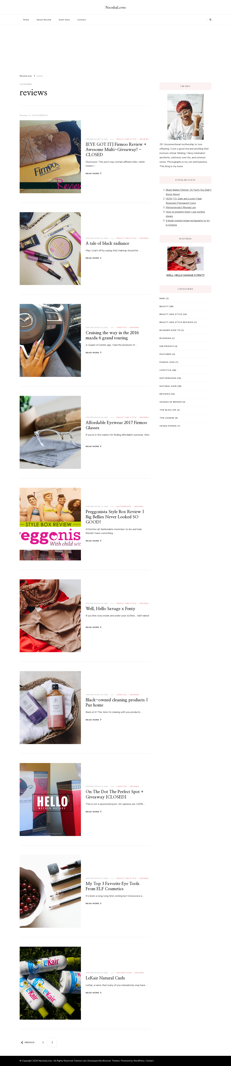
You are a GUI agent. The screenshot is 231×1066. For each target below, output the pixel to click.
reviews (144, 139)
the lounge (167, 418)
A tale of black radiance (107, 243)
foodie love (167, 362)
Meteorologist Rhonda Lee (181, 207)
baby (162, 298)
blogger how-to (170, 330)
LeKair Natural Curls (105, 978)
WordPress (139, 1060)
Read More (92, 173)
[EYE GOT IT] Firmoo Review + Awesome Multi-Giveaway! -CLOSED (116, 149)
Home (26, 19)
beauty (164, 306)
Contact (81, 19)
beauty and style (126, 139)
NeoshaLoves (115, 7)
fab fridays (167, 346)
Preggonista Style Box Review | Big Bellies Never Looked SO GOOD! (115, 517)
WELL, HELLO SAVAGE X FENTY (185, 275)
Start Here (64, 19)
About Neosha (44, 19)
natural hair (124, 973)
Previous (29, 1042)
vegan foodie (168, 425)
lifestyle (122, 327)
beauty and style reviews (176, 322)
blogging (165, 338)
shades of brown (171, 402)
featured (166, 354)
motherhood (124, 506)
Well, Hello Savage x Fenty (110, 609)
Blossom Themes (111, 1060)
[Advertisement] (115, 48)
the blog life (168, 410)
